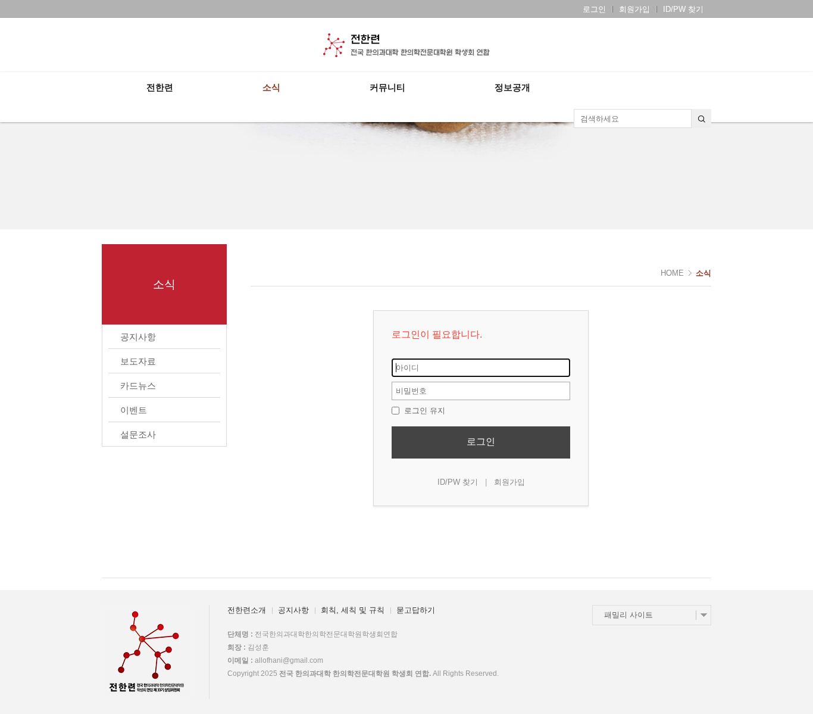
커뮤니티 (387, 87)
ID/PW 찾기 (683, 9)
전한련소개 (246, 610)
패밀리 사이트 (628, 614)
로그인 (594, 9)
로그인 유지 (423, 410)
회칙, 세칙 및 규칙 (352, 610)
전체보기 (136, 45)
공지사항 (293, 610)
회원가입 (634, 9)
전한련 (159, 87)
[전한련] (406, 45)
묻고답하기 (415, 610)
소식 (271, 87)
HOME (672, 273)
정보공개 (512, 87)
